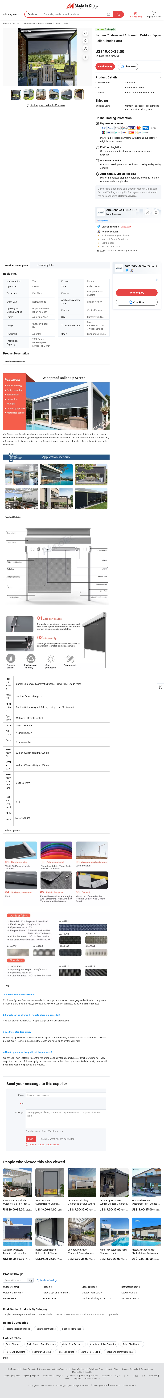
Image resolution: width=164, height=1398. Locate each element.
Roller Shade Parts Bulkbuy (120, 1351)
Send (30, 1138)
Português (47, 1375)
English (25, 1375)
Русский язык (72, 1375)
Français (58, 1375)
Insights (88, 1372)
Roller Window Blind (15, 1351)
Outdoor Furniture (91, 1292)
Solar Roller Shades (46, 1328)
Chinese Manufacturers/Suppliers (53, 1369)
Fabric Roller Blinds (71, 1328)
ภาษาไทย (153, 1375)
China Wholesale (78, 1369)
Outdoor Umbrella (12, 1292)
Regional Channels (130, 1369)
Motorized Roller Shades (18, 1328)
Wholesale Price (96, 1369)
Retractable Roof (129, 1286)
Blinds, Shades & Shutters (49, 23)
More (6, 1357)
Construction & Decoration (23, 23)
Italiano (84, 1375)
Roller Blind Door (66, 1351)
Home (5, 23)
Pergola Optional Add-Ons (56, 1292)
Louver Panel (9, 1298)
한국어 (126, 1375)
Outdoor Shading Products (95, 1298)
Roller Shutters (13, 1344)
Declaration (115, 1385)
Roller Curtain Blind (41, 1351)
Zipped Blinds (88, 1286)
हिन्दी (143, 1375)
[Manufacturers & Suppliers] (82, 5)
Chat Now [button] (130, 66)
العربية (117, 1375)
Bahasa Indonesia (92, 1378)
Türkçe (66, 1378)
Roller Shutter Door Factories (41, 1344)
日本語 (135, 1375)
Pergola (46, 1286)
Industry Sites (112, 1369)
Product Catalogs (48, 1280)
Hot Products (13, 1369)
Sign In (100, 250)
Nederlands (106, 1375)
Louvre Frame (128, 1292)
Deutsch (94, 1375)
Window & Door (129, 1298)
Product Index (147, 1369)
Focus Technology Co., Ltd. (61, 1385)
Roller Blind (68, 23)
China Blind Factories (72, 1344)
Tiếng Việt (77, 1378)
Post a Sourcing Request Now (42, 1144)
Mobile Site (77, 1372)
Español (35, 1375)
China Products (29, 1369)
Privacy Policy (129, 1385)
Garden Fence (49, 1298)
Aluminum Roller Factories (103, 1344)
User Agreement (100, 1385)
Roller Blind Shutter (132, 1344)
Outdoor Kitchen (11, 1286)
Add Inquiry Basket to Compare (47, 105)
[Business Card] (157, 279)
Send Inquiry (105, 66)
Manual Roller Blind (90, 1351)
